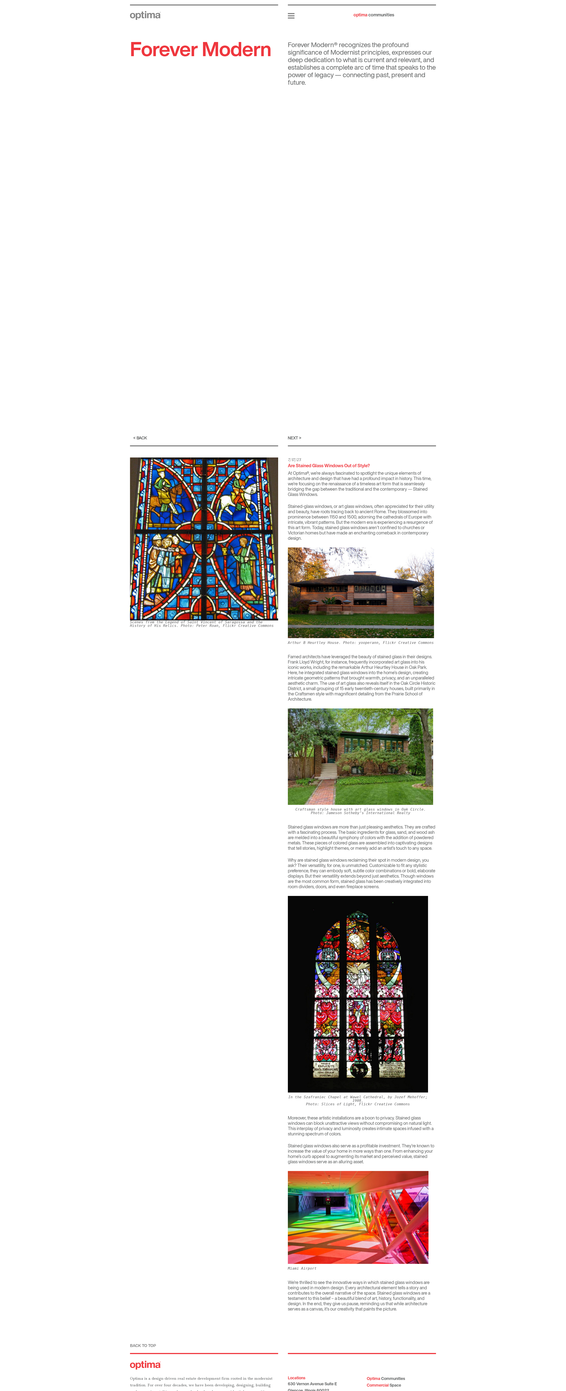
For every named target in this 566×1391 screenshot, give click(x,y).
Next (293, 438)
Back (142, 438)
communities (374, 14)
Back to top (143, 1345)
